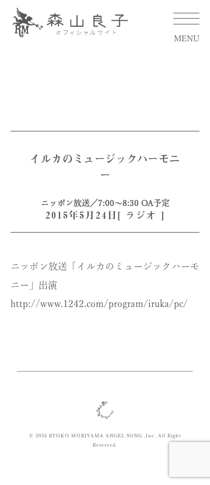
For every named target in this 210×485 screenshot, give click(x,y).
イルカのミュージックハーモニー (105, 167)
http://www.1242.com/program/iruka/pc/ (99, 303)
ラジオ (141, 215)
